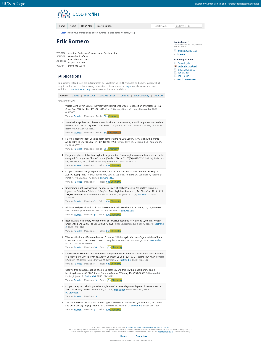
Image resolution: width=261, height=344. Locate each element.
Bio (112, 132)
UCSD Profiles (86, 14)
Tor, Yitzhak (183, 72)
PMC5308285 (71, 292)
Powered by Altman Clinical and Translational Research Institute (226, 3)
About (73, 25)
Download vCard (76, 65)
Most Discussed (108, 95)
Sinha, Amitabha (186, 69)
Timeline (124, 95)
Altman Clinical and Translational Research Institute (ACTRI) (147, 327)
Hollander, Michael (187, 66)
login (128, 86)
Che (111, 116)
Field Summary (141, 95)
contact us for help (80, 89)
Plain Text (159, 95)
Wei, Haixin (183, 75)
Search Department (186, 79)
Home (62, 25)
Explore (181, 54)
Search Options (105, 25)
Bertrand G (143, 194)
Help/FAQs (86, 25)
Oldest (75, 95)
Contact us (141, 336)
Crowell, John (184, 63)
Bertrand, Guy (187, 50)
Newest (64, 95)
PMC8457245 (106, 177)
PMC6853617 (127, 210)
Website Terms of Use (166, 332)
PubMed (78, 116)
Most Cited (89, 95)
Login (63, 32)
